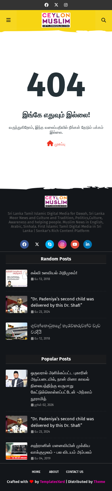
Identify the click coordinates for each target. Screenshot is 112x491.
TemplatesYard (52, 482)
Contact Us (74, 472)
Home (36, 472)
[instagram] (66, 5)
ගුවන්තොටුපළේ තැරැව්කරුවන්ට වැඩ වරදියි (65, 329)
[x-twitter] (56, 5)
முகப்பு (59, 144)
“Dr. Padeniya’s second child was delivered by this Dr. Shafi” (62, 302)
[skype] (49, 244)
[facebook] (46, 5)
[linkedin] (87, 244)
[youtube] (75, 244)
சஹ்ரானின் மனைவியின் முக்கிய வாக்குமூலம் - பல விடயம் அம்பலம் (61, 449)
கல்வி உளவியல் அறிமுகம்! (54, 272)
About (54, 472)
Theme (99, 482)
